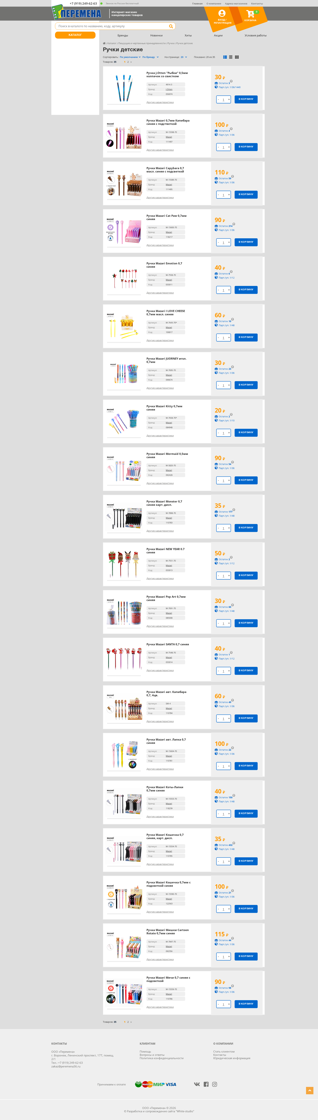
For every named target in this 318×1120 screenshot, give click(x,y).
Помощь (145, 1051)
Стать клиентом (224, 1051)
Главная (197, 3)
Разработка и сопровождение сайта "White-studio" (160, 1111)
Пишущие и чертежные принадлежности (142, 43)
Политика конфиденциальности (162, 1058)
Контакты (257, 3)
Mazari (169, 136)
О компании (213, 3)
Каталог (75, 35)
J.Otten (169, 89)
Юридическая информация (231, 1058)
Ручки (170, 43)
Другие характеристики (160, 102)
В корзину (246, 99)
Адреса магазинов (236, 3)
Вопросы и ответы (152, 1055)
